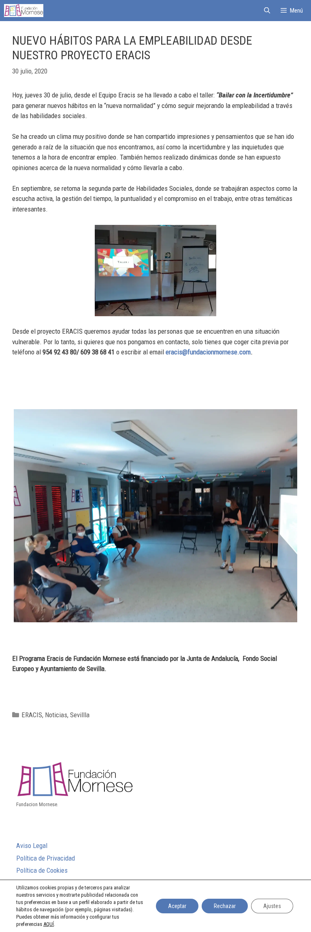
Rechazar (225, 906)
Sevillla (79, 715)
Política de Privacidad (45, 858)
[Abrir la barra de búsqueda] (266, 10)
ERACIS (31, 715)
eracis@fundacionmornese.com (208, 352)
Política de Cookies (42, 870)
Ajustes (272, 906)
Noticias (56, 715)
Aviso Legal (31, 845)
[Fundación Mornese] (23, 10)
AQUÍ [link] (48, 924)
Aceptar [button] (177, 906)
